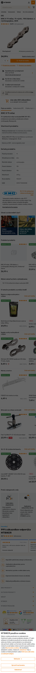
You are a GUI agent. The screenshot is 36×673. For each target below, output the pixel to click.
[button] (22, 650)
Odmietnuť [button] (18, 670)
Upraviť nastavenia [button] (18, 665)
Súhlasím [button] (18, 659)
